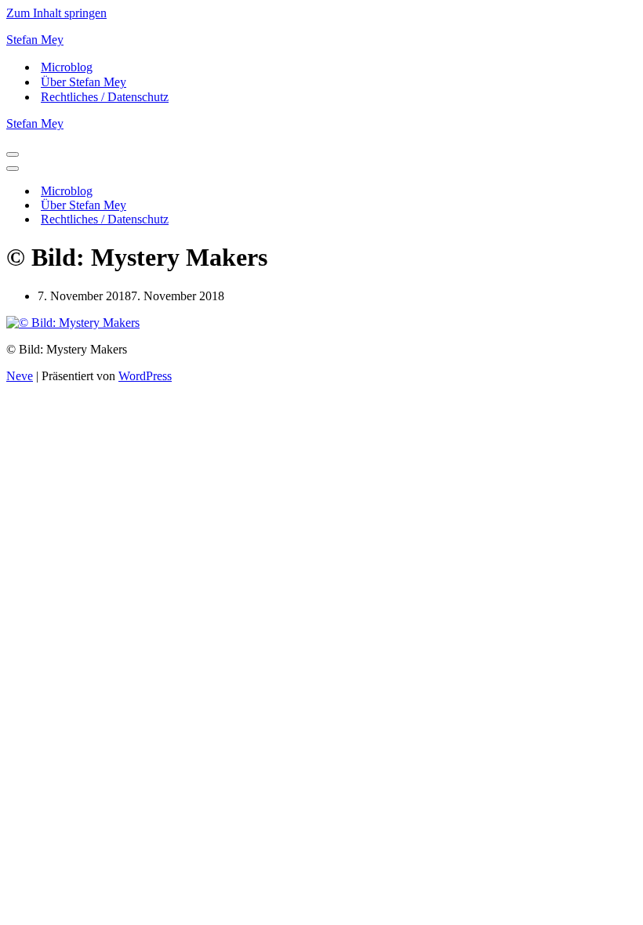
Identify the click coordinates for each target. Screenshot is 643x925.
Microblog (67, 67)
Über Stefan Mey (83, 82)
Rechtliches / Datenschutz (105, 96)
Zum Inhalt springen (56, 13)
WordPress (145, 376)
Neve (19, 376)
